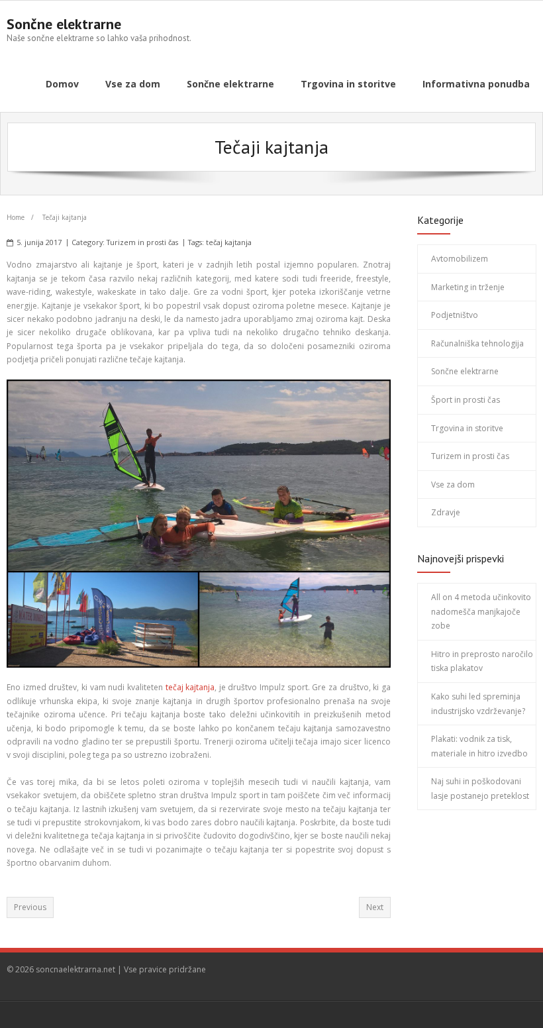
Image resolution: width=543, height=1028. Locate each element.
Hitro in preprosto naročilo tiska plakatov (482, 661)
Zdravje (445, 512)
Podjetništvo (454, 315)
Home (16, 217)
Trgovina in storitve (467, 428)
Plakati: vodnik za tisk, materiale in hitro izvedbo (479, 746)
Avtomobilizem (459, 258)
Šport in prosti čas (465, 399)
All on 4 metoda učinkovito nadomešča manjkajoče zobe (481, 611)
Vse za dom (453, 484)
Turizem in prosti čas (142, 242)
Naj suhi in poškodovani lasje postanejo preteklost (480, 788)
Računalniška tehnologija (477, 343)
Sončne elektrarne (465, 371)
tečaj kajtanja (229, 242)
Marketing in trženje (468, 287)
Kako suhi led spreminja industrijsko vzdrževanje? (478, 704)
